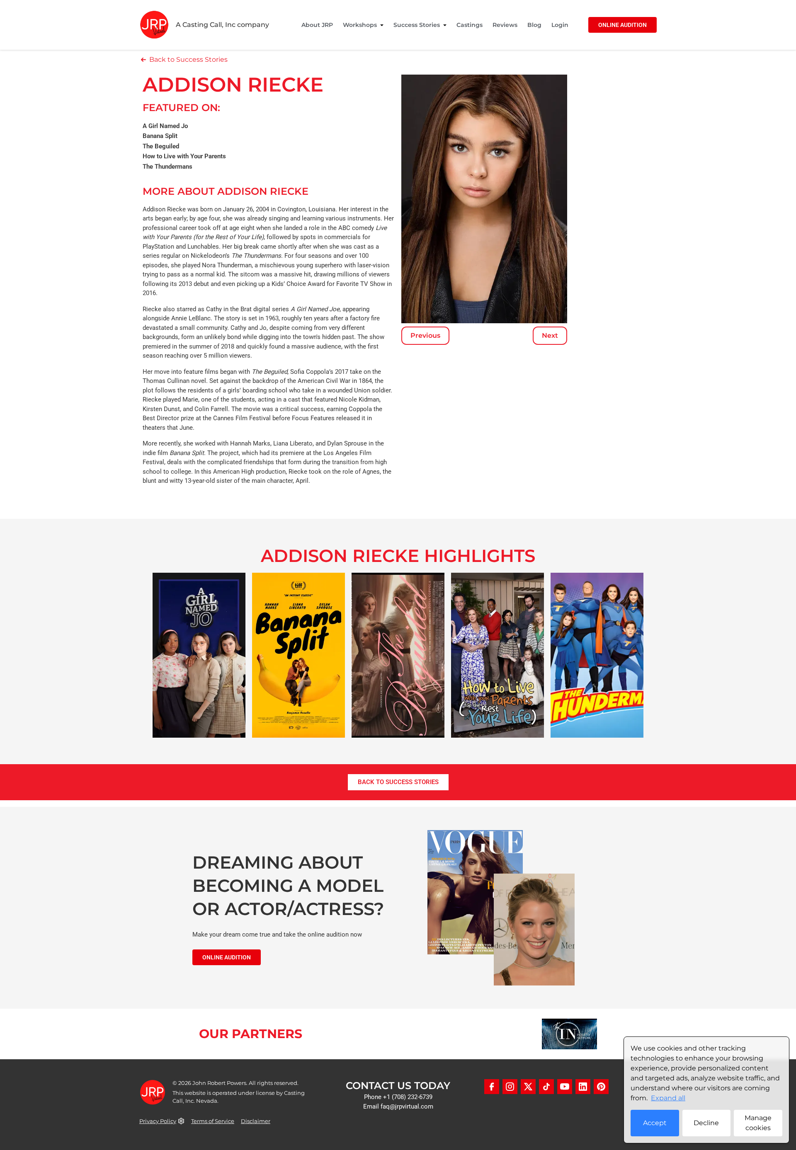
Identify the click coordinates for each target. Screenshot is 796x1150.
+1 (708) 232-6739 (407, 1097)
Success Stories (416, 25)
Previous (425, 335)
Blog (534, 25)
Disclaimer (255, 1121)
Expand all (668, 1098)
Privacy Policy (157, 1121)
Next (550, 335)
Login (559, 25)
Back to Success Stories (188, 59)
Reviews (505, 25)
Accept (655, 1123)
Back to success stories (398, 782)
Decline (706, 1123)
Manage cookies (758, 1123)
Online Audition (622, 25)
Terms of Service (212, 1121)
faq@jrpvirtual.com (407, 1106)
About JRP (317, 25)
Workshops (360, 25)
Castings (469, 25)
